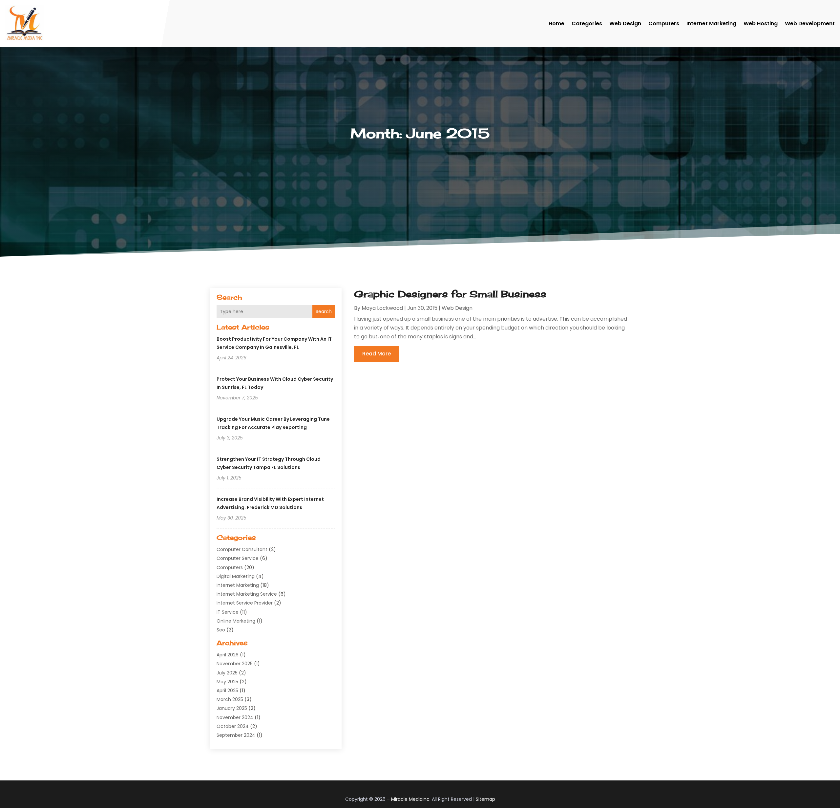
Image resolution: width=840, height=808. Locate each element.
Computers (663, 23)
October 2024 (233, 726)
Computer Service (238, 558)
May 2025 (227, 681)
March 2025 (230, 699)
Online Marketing (236, 621)
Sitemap (485, 799)
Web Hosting (761, 23)
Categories (587, 23)
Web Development (810, 23)
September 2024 (236, 735)
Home (556, 23)
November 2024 (235, 717)
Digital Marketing (236, 576)
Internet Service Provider (245, 603)
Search (324, 311)
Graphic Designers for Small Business (450, 294)
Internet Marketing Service (247, 594)
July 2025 (227, 673)
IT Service (228, 612)
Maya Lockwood (382, 308)
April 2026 (228, 654)
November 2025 (235, 663)
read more (376, 353)
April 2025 (227, 690)
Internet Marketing (711, 23)
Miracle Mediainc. (410, 799)
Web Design (625, 23)
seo (221, 630)
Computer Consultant (242, 549)
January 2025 (232, 708)
